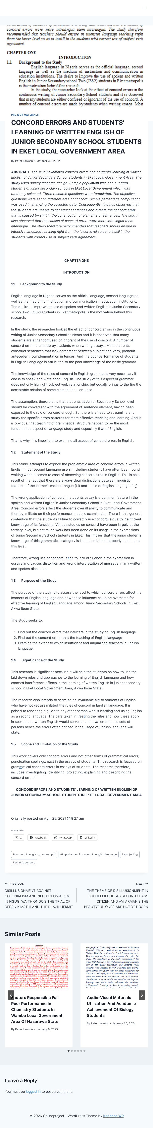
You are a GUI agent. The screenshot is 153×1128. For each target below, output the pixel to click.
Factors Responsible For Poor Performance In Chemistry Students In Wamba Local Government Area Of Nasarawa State (37, 1009)
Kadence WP (113, 1116)
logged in (33, 1092)
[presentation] (39, 965)
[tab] (69, 1051)
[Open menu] (144, 8)
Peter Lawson (24, 160)
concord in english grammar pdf (34, 854)
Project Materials (25, 114)
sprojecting (130, 854)
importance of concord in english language (88, 854)
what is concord (24, 862)
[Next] (142, 995)
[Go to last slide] (11, 995)
